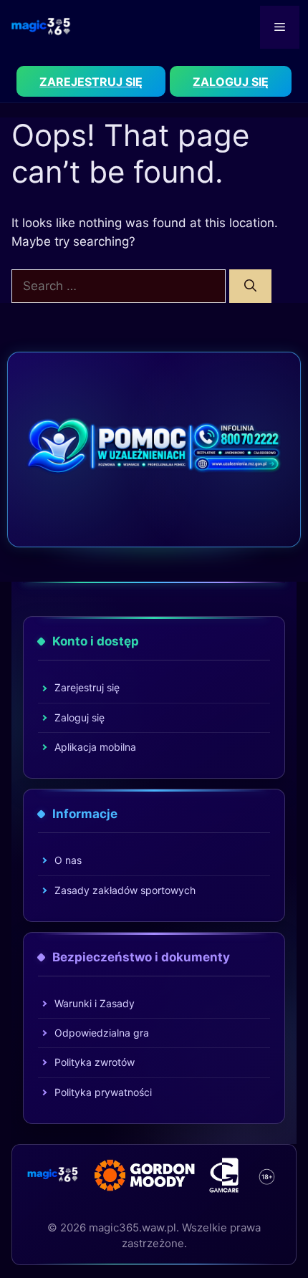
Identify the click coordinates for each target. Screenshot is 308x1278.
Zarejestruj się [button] (91, 82)
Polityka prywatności (103, 1092)
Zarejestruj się (87, 687)
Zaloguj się (79, 717)
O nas (68, 860)
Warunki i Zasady (94, 1003)
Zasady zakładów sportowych (125, 890)
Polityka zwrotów (94, 1062)
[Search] (250, 286)
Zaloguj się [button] (231, 82)
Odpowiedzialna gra (101, 1033)
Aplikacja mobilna (95, 747)
